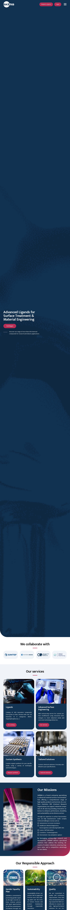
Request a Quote (46, 4)
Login (57, 4)
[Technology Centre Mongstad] (36, 655)
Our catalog (11, 725)
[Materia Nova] (20, 655)
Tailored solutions (45, 773)
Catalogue (9, 326)
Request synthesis (13, 773)
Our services (43, 725)
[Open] (65, 4)
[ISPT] (53, 655)
